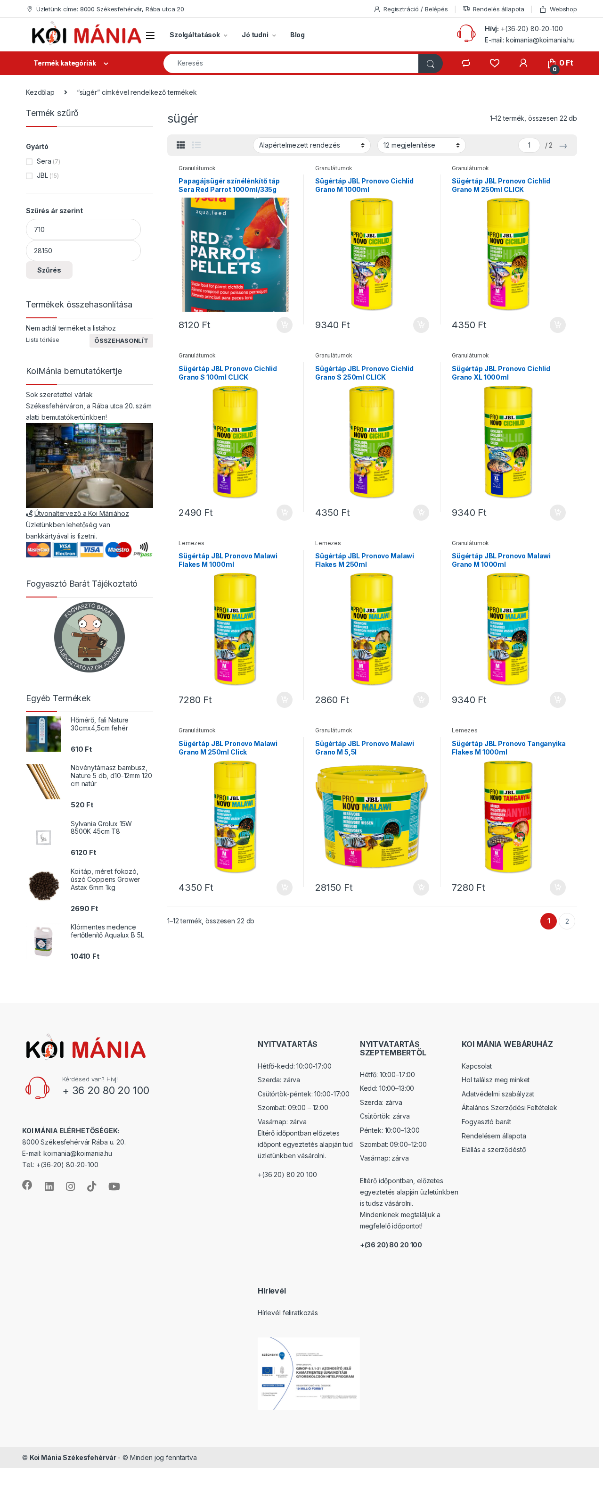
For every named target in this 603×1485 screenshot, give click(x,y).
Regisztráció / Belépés (415, 9)
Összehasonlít (121, 340)
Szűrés (49, 270)
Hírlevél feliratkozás (288, 1313)
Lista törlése (42, 339)
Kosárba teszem (280, 325)
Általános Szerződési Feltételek (509, 1107)
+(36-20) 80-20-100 (531, 29)
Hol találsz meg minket (496, 1080)
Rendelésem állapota (494, 1136)
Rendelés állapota (499, 9)
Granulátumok (197, 168)
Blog (297, 35)
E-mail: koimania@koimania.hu (530, 40)
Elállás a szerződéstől (494, 1149)
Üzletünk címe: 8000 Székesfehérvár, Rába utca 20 (110, 9)
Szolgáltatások (195, 35)
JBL (42, 175)
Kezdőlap (40, 92)
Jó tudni (255, 35)
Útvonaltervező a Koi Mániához (81, 513)
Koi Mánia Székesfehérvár (73, 1457)
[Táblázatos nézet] (181, 145)
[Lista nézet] (196, 145)
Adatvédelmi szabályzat (498, 1094)
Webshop (563, 9)
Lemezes (191, 543)
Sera (44, 161)
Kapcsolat (477, 1066)
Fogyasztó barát (486, 1122)
